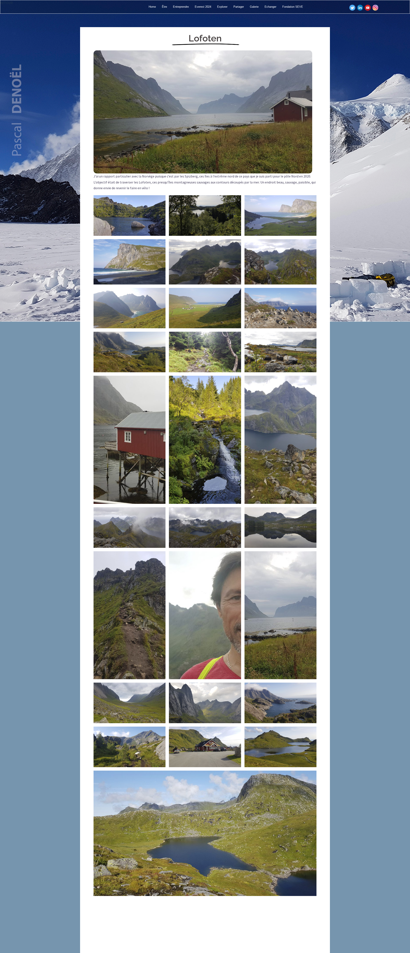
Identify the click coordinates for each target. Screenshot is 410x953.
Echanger (270, 6)
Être (164, 6)
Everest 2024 (203, 6)
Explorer (222, 6)
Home (152, 6)
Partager (238, 6)
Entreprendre (181, 6)
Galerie (254, 6)
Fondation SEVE (292, 6)
